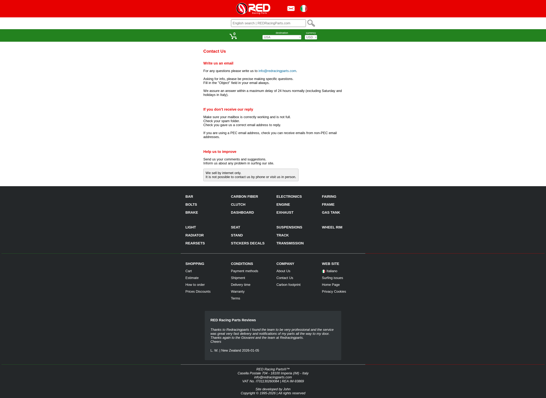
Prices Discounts (198, 291)
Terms (235, 298)
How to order (195, 285)
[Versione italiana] (323, 272)
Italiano (331, 271)
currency (311, 32)
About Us (283, 271)
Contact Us (284, 278)
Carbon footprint (288, 285)
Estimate (192, 278)
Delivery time (240, 285)
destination (282, 32)
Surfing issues (332, 278)
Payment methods (244, 271)
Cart (188, 271)
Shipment (238, 278)
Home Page (331, 285)
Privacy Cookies (334, 291)
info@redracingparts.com (277, 71)
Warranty (238, 291)
